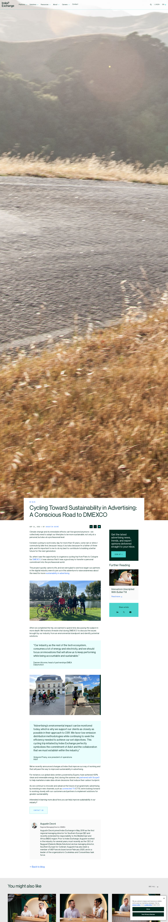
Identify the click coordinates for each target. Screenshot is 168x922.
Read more (115, 596)
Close (148, 909)
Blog (33, 502)
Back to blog (38, 867)
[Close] (164, 898)
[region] (148, 907)
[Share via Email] (99, 526)
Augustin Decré (52, 526)
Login (156, 4)
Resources (44, 4)
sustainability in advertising (57, 573)
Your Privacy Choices (148, 914)
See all (152, 886)
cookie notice (148, 905)
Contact (75, 4)
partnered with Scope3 (89, 778)
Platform (22, 4)
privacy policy (136, 905)
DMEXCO (37, 559)
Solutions (33, 4)
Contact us (39, 810)
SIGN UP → (118, 554)
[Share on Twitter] (95, 526)
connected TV (68, 789)
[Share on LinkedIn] (91, 526)
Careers (65, 4)
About (55, 4)
